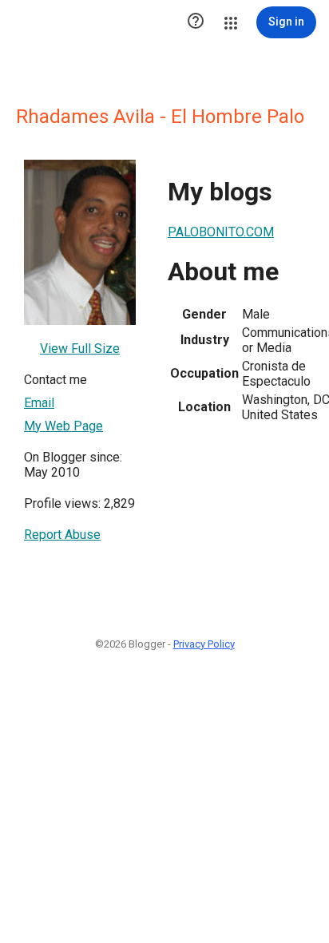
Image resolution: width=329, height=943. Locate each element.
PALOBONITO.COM (221, 232)
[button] (195, 22)
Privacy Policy (204, 644)
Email (39, 402)
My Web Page (63, 426)
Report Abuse (62, 534)
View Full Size (80, 348)
